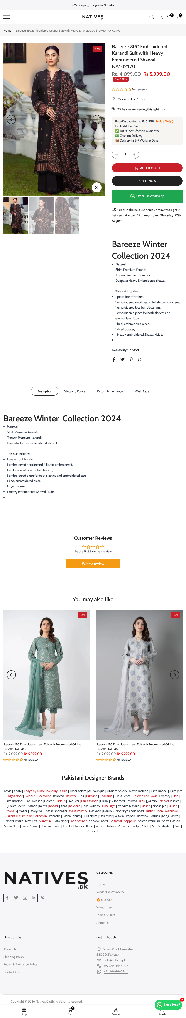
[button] (121, 89)
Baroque (30, 796)
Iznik (142, 801)
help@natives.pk (114, 960)
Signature (45, 821)
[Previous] (11, 119)
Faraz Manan (89, 801)
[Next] (97, 119)
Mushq (172, 806)
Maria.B (12, 811)
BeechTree (44, 796)
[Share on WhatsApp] (140, 359)
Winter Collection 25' (110, 892)
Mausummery (78, 811)
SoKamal (116, 821)
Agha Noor (15, 796)
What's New (104, 907)
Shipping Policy (74, 391)
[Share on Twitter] (122, 359)
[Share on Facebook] (114, 359)
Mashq (145, 806)
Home (7, 30)
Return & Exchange (110, 391)
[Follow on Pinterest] (42, 898)
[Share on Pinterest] (131, 359)
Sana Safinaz (78, 821)
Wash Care (142, 391)
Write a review (93, 564)
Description (44, 391)
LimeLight (108, 806)
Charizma (106, 796)
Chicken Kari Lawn (145, 796)
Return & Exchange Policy (20, 964)
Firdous (61, 801)
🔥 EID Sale (104, 900)
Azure (63, 791)
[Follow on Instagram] (25, 898)
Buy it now (147, 181)
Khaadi (54, 806)
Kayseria (74, 806)
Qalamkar (171, 811)
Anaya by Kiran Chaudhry (41, 791)
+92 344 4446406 (116, 971)
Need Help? (172, 1005)
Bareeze (71, 796)
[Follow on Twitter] (16, 898)
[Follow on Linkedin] (34, 898)
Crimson (92, 796)
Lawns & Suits (105, 915)
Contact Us (11, 972)
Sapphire (130, 821)
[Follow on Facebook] (7, 898)
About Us (102, 923)
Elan (175, 796)
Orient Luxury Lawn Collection (27, 816)
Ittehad (164, 801)
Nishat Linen (154, 811)
